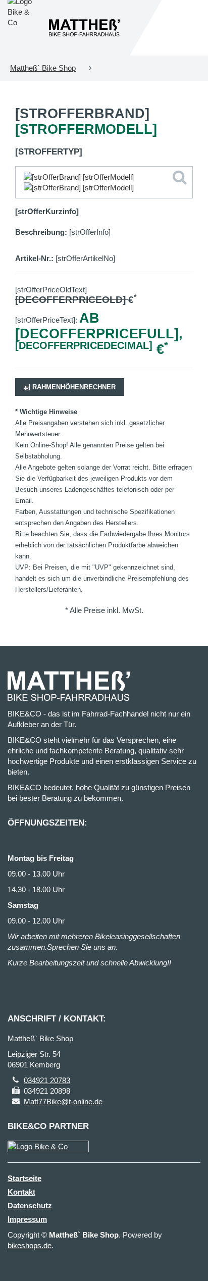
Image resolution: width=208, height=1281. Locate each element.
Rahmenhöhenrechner (73, 387)
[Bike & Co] (48, 1146)
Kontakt (21, 1192)
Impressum (27, 1219)
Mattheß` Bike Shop (43, 68)
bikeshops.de (29, 1245)
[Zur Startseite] (84, 27)
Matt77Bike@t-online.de (63, 1101)
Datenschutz (30, 1205)
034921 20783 (47, 1080)
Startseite (24, 1178)
